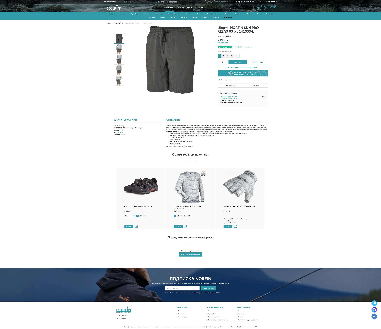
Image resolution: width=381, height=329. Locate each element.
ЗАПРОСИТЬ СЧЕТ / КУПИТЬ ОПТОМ (243, 67)
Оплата (180, 314)
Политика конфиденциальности (248, 320)
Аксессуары (228, 17)
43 (137, 216)
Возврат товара (183, 317)
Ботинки (148, 14)
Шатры (249, 14)
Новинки (240, 314)
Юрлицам (180, 8)
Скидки (240, 317)
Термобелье (135, 14)
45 (144, 216)
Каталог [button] (169, 8)
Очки (259, 14)
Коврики (216, 17)
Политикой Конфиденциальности (190, 292)
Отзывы (190, 8)
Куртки (123, 14)
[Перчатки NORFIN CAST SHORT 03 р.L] (240, 186)
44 (141, 216)
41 (129, 216)
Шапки (204, 17)
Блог (239, 311)
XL (232, 55)
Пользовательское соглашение (218, 320)
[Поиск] (231, 8)
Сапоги (188, 14)
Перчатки (183, 17)
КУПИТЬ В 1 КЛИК (258, 62)
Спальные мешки (213, 14)
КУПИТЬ (128, 226)
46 (148, 216)
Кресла (199, 14)
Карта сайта (211, 314)
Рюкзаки (238, 14)
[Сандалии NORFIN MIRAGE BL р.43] (141, 186)
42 (133, 216)
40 (126, 216)
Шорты (120, 132)
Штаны (227, 14)
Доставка (181, 311)
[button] (245, 2)
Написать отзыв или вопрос (190, 254)
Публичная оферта (214, 317)
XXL (237, 55)
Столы (172, 17)
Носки (162, 17)
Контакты (200, 8)
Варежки (269, 14)
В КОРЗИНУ (237, 62)
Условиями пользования (208, 292)
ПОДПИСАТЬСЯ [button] (208, 288)
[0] (272, 8)
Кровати (152, 17)
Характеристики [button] (230, 85)
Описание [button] (255, 85)
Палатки (159, 14)
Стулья (194, 17)
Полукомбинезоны (174, 14)
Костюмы (111, 14)
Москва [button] (233, 93)
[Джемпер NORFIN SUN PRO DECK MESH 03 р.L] (190, 186)
